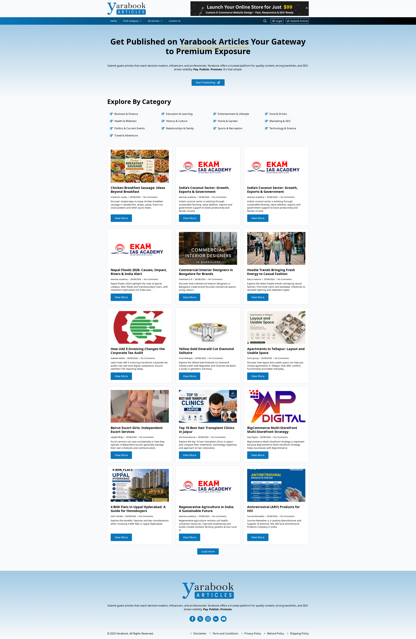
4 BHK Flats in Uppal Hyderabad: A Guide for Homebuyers (138, 509)
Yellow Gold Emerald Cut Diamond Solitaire (206, 351)
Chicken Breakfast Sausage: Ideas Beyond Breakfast (138, 190)
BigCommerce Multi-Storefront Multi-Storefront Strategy (272, 430)
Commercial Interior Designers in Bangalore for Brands (206, 272)
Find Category (130, 20)
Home (113, 20)
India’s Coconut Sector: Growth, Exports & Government (204, 190)
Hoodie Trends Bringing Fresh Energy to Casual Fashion (271, 272)
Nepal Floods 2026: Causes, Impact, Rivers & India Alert (139, 272)
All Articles (153, 20)
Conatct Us (175, 20)
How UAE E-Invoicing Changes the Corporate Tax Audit (138, 351)
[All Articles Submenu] (162, 21)
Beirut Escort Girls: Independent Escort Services (137, 430)
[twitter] (200, 619)
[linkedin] (216, 619)
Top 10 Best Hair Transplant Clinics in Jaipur (206, 430)
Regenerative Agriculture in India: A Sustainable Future (206, 509)
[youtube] (224, 619)
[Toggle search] (265, 21)
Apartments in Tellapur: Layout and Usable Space (276, 351)
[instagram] (208, 619)
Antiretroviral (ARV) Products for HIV (273, 509)
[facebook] (192, 619)
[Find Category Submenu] (141, 21)
